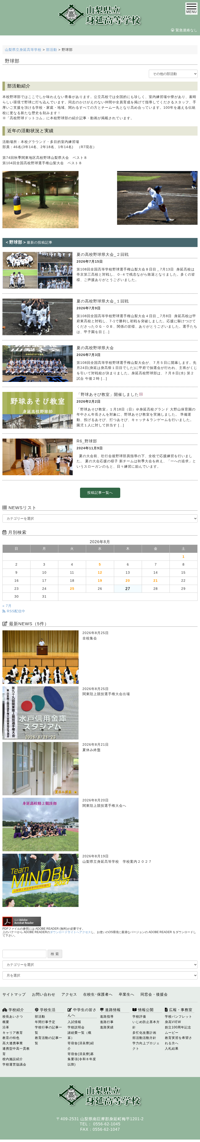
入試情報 (74, 1022)
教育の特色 (11, 1038)
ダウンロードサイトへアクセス (70, 932)
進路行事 (107, 1022)
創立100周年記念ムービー (178, 1029)
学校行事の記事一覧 (48, 1029)
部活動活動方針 (144, 1038)
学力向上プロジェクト (146, 1045)
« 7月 (7, 606)
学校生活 (47, 1010)
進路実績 (107, 1027)
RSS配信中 (15, 611)
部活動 (40, 1016)
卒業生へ (126, 994)
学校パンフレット (178, 1016)
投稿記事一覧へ (100, 493)
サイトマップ (14, 994)
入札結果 (172, 1048)
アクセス (69, 994)
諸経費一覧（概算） (79, 1035)
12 (100, 572)
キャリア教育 (12, 1032)
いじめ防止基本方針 (146, 1024)
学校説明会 (76, 1027)
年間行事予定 (45, 1022)
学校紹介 (15, 1010)
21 (155, 580)
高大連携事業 (12, 1043)
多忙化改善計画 (144, 1032)
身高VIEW (173, 1022)
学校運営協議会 (14, 1064)
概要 (5, 1022)
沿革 (5, 1027)
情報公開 (145, 1010)
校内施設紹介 (12, 1059)
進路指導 (107, 1016)
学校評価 (139, 1016)
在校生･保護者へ (98, 994)
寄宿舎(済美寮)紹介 (81, 1045)
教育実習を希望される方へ (178, 1040)
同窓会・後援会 (154, 994)
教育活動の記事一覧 (48, 1040)
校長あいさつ (12, 1016)
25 (72, 589)
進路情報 (112, 1010)
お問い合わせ (43, 994)
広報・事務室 (180, 1010)
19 (100, 580)
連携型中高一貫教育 (16, 1051)
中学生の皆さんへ (82, 1012)
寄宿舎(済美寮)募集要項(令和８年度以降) (82, 1059)
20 (128, 580)
